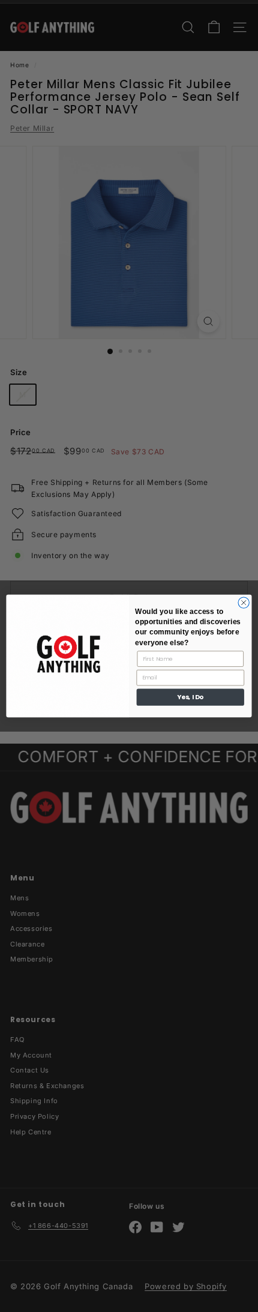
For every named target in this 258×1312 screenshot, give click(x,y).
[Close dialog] (243, 602)
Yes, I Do (190, 697)
